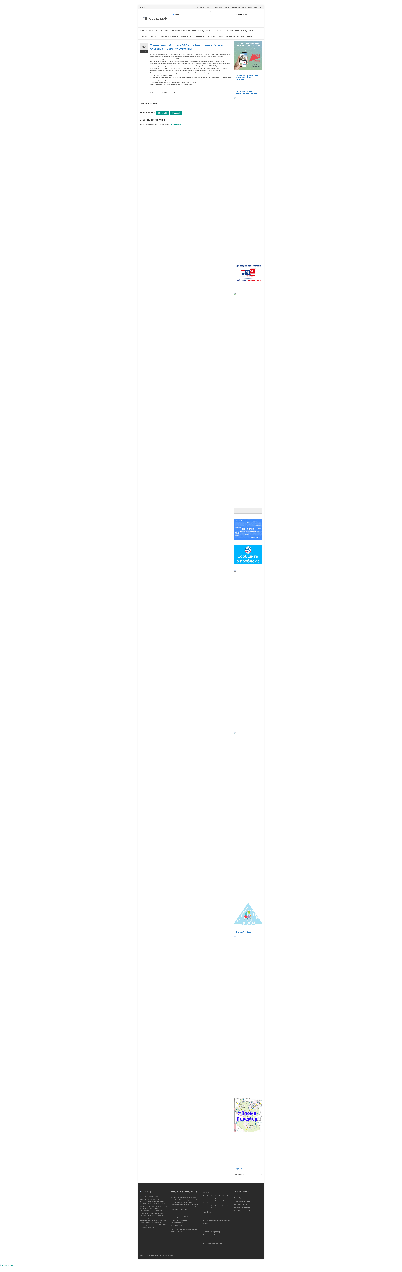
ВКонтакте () (162, 113)
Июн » (209, 1212)
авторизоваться (175, 124)
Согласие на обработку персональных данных (233, 31)
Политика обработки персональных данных (191, 31)
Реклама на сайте (215, 37)
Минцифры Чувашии (241, 1204)
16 (219, 1203)
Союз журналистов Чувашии (245, 1211)
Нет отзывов (178, 93)
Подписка (200, 7)
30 (219, 1207)
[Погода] (176, 14)
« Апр (204, 1212)
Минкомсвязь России (242, 1207)
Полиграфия (252, 7)
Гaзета (208, 7)
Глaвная (143, 37)
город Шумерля (240, 1198)
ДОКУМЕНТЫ (186, 37)
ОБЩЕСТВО (164, 93)
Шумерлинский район (242, 1201)
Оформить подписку (239, 7)
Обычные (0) (176, 113)
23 (219, 1205)
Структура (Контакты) (221, 7)
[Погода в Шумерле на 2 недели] (241, 14)
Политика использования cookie (154, 31)
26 (203, 1207)
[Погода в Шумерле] (209, 12)
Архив (249, 37)
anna (187, 93)
